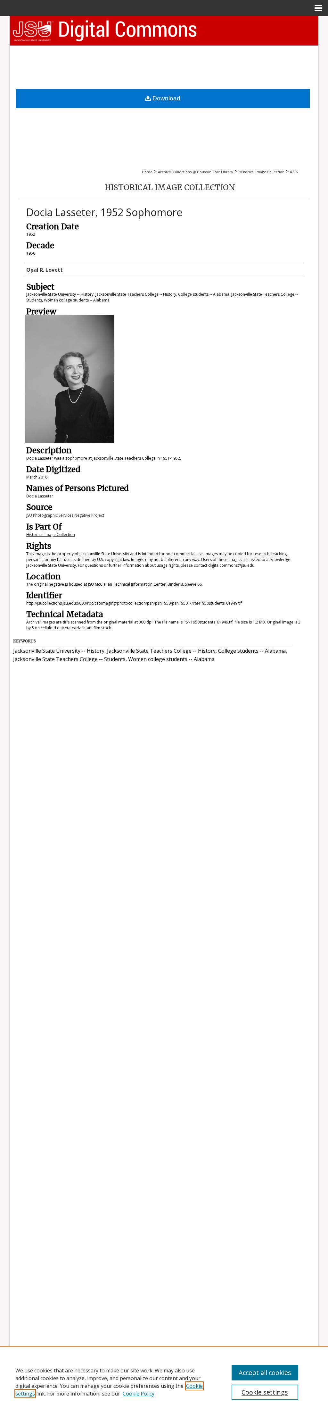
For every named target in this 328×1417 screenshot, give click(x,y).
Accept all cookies (265, 1372)
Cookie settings (265, 1392)
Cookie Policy (138, 1393)
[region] (164, 1381)
